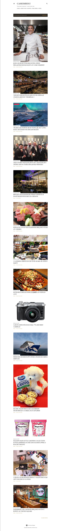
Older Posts (44, 517)
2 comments (18, 198)
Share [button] (14, 66)
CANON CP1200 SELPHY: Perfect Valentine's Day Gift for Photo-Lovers (30, 478)
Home (18, 8)
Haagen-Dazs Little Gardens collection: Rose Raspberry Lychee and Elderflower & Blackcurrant (29, 442)
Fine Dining (35, 8)
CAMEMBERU (24, 3)
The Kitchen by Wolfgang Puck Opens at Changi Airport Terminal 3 (28, 96)
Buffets (29, 8)
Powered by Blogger (31, 525)
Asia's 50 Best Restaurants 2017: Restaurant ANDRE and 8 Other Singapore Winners (29, 163)
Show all (44, 15)
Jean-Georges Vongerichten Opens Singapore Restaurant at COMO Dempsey (28, 64)
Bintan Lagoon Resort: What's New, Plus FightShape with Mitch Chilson (28, 195)
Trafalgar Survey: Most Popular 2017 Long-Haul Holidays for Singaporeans (29, 128)
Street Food (23, 8)
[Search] (47, 3)
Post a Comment (19, 66)
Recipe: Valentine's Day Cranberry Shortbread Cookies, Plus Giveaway (26, 410)
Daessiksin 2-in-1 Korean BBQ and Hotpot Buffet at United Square (28, 510)
